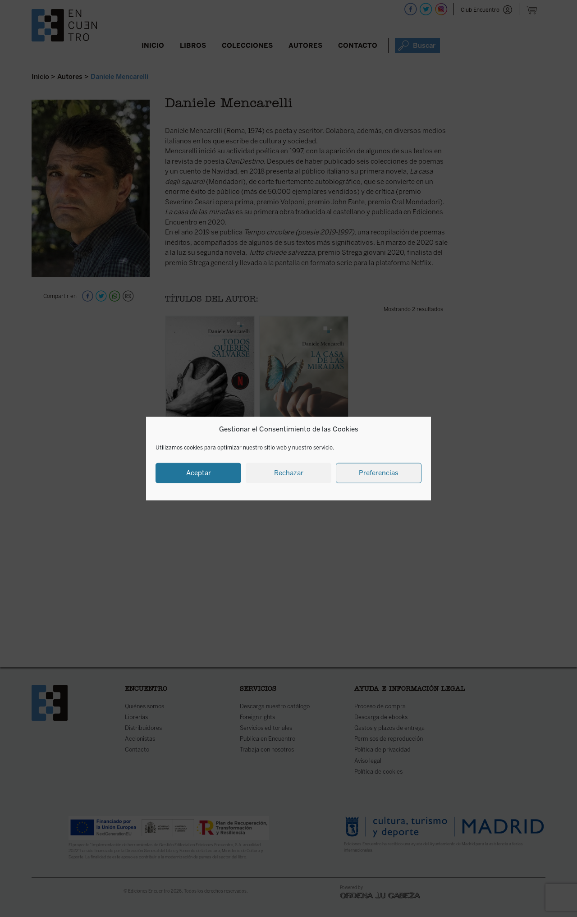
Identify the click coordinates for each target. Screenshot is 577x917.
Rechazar (288, 473)
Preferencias (378, 473)
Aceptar (198, 473)
